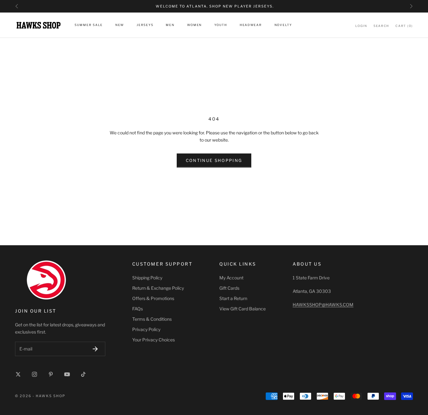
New (119, 25)
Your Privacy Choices (153, 339)
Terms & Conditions (152, 319)
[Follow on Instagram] (34, 374)
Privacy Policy (146, 329)
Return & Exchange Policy (158, 288)
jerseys (145, 25)
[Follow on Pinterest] (51, 374)
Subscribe (95, 349)
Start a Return (233, 298)
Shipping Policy (147, 277)
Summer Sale (89, 25)
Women (194, 25)
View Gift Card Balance (242, 308)
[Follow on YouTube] (67, 374)
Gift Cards (229, 288)
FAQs (137, 308)
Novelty (283, 25)
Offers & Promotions (153, 298)
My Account (231, 277)
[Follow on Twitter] (18, 374)
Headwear (251, 25)
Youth (220, 25)
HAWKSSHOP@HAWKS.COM (323, 304)
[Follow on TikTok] (83, 374)
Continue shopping (214, 160)
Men (170, 25)
